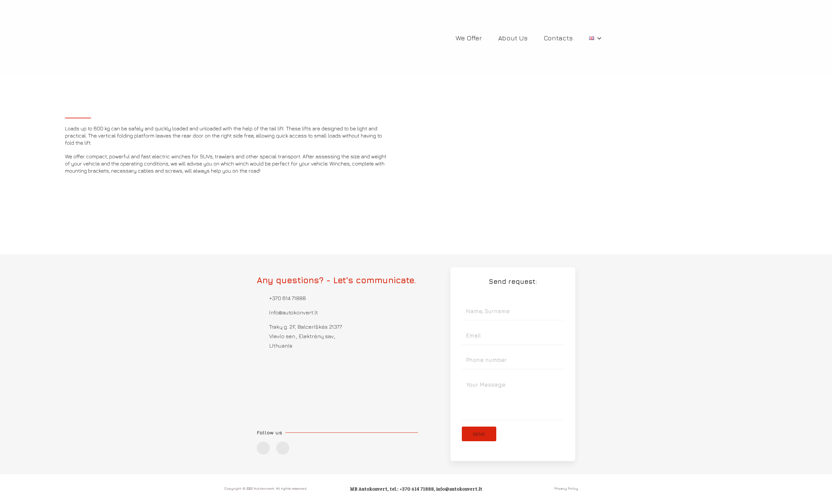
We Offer (469, 38)
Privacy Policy (566, 488)
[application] (597, 38)
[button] (422, 135)
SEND (479, 434)
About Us (512, 38)
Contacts (558, 38)
